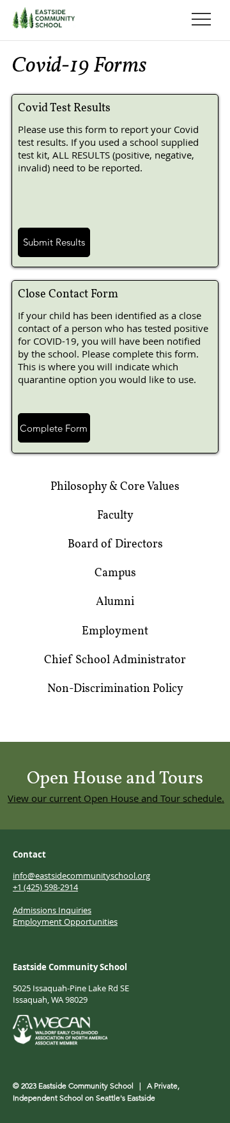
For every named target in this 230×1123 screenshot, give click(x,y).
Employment (115, 632)
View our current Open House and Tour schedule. (116, 798)
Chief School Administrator (115, 660)
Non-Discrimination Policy (115, 689)
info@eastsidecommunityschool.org (81, 875)
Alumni (115, 602)
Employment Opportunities (65, 921)
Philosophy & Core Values (115, 487)
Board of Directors (115, 545)
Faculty (115, 516)
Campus (115, 573)
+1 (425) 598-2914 (45, 887)
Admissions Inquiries (52, 910)
